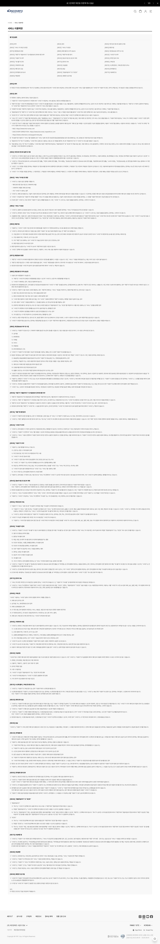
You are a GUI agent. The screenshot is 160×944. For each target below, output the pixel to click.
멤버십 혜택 (49, 916)
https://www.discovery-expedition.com (42, 132)
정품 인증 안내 (61, 916)
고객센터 (29, 916)
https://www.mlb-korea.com (25, 129)
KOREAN (147, 925)
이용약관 (9, 930)
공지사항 (19, 916)
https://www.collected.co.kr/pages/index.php (27, 135)
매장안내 (38, 916)
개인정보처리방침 (19, 930)
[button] (17, 925)
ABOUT (10, 916)
